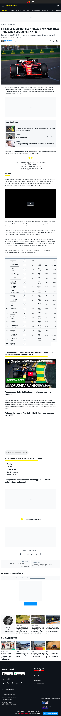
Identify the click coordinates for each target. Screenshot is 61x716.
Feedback (4, 692)
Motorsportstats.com (39, 683)
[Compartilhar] (50, 41)
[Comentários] (57, 41)
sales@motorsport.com (7, 699)
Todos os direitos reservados (38, 713)
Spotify (9, 464)
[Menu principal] (3, 5)
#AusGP (36, 164)
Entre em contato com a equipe (9, 697)
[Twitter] (24, 554)
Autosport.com (37, 680)
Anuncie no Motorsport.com (8, 694)
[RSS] (21, 682)
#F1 (31, 164)
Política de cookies (29, 711)
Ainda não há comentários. (30, 578)
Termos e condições (19, 711)
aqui (47, 480)
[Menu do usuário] (57, 5)
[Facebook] (20, 554)
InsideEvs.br (36, 673)
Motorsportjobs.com (39, 678)
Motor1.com (36, 675)
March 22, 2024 (37, 169)
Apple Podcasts (12, 469)
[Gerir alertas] (40, 554)
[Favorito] (53, 41)
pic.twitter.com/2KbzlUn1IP (30, 166)
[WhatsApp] (28, 554)
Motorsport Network (24, 713)
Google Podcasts (12, 472)
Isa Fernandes (8, 40)
